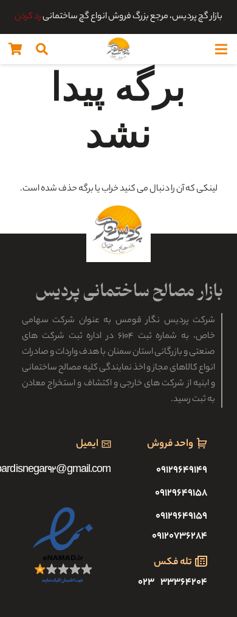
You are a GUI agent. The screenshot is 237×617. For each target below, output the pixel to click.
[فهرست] (221, 49)
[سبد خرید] (15, 49)
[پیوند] (118, 49)
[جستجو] (42, 49)
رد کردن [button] (28, 17)
